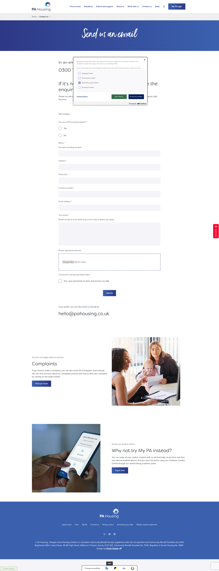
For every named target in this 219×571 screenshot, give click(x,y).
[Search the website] (164, 6)
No (65, 135)
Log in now (120, 470)
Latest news (66, 524)
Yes (65, 128)
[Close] (144, 59)
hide (109, 563)
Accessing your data (125, 524)
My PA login (177, 6)
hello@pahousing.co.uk (84, 314)
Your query (64, 215)
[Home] (41, 6)
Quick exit (216, 232)
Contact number (66, 188)
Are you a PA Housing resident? (73, 122)
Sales (157, 6)
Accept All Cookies (136, 97)
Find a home (75, 6)
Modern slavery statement (147, 524)
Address (63, 161)
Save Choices (119, 97)
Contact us (147, 6)
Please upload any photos (70, 250)
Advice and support (104, 6)
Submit (109, 293)
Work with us (133, 6)
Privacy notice (108, 524)
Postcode (63, 174)
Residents (88, 6)
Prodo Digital (112, 548)
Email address (65, 201)
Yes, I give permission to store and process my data (86, 281)
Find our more (41, 383)
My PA (84, 524)
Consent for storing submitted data (74, 274)
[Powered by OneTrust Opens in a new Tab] (137, 103)
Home (34, 16)
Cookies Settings (8, 569)
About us (120, 6)
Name (62, 143)
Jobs (77, 524)
